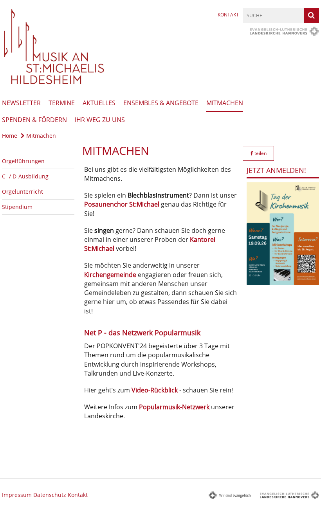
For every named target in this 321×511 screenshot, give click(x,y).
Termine (62, 103)
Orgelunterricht (22, 191)
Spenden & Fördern (34, 119)
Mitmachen (224, 103)
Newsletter (21, 103)
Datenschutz (49, 494)
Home (9, 135)
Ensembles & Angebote (160, 103)
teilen (260, 153)
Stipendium (17, 207)
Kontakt (228, 14)
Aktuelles (99, 103)
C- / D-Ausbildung (25, 176)
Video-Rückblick (155, 390)
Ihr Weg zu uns (100, 119)
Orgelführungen (23, 161)
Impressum (17, 494)
